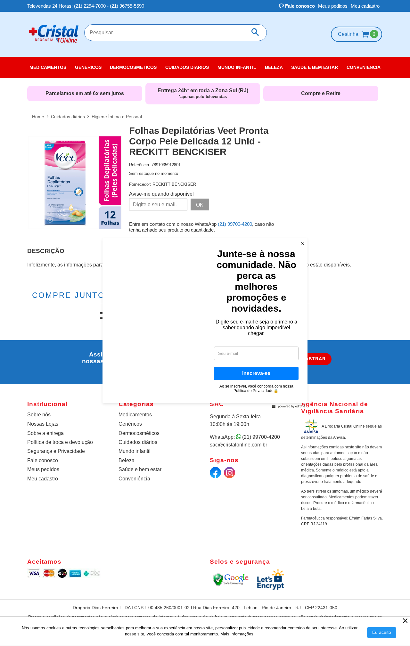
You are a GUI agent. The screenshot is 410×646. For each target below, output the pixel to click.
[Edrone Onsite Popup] (205, 323)
